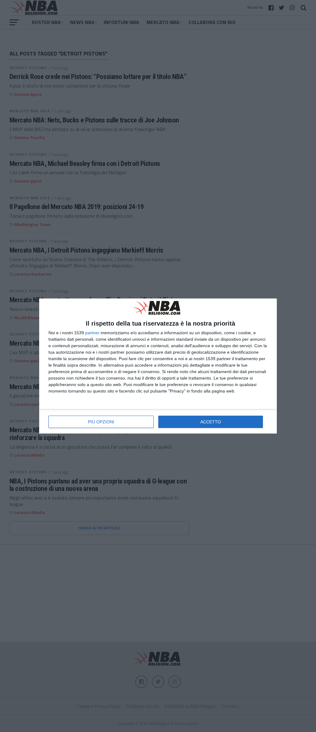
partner (92, 333)
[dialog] (158, 366)
